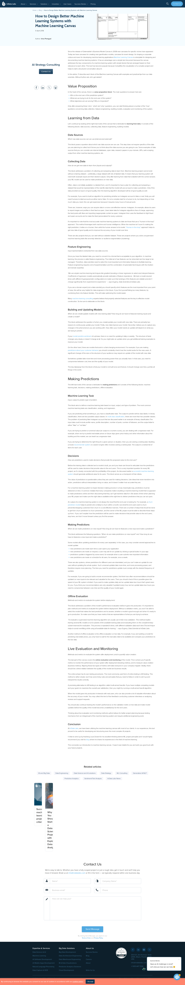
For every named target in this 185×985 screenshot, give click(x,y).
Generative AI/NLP (140, 773)
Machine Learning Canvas (123, 57)
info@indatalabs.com (76, 873)
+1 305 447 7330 (137, 966)
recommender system (82, 445)
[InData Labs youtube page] (144, 950)
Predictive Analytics (72, 778)
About (88, 963)
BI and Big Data (44, 773)
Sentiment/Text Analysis (93, 778)
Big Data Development (67, 952)
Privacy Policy (98, 938)
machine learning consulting (82, 298)
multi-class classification (116, 417)
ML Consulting (122, 773)
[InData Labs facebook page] (133, 950)
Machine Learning (39, 956)
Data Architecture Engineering (70, 956)
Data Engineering (61, 773)
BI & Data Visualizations (68, 963)
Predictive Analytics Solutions (70, 967)
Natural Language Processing (43, 967)
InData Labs (74, 728)
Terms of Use (86, 938)
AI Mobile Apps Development (44, 963)
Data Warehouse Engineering (70, 959)
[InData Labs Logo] (9, 3)
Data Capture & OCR (40, 970)
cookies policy (77, 982)
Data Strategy (106, 773)
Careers (89, 959)
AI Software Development (42, 959)
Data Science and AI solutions (84, 773)
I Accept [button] (90, 982)
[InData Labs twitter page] (149, 950)
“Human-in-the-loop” (133, 227)
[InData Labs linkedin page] (138, 950)
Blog (87, 956)
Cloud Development (66, 970)
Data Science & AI (39, 952)
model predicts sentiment (82, 336)
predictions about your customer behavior (83, 350)
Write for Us (90, 970)
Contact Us (177, 4)
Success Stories (92, 952)
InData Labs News (114, 778)
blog (87, 740)
